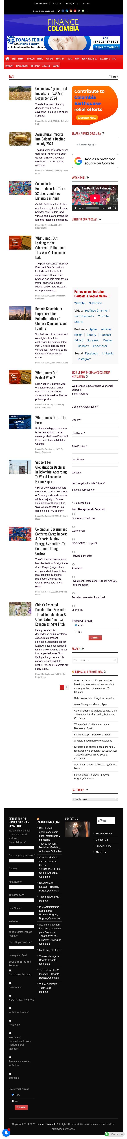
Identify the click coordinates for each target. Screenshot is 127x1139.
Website (79, 303)
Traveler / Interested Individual (88, 597)
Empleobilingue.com (48, 822)
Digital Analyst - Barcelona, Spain (92, 734)
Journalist (77, 609)
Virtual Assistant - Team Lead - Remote (48, 987)
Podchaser (100, 346)
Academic (77, 568)
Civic (77, 58)
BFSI (13, 58)
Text (79, 631)
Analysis (46, 65)
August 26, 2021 (52, 516)
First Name (78, 433)
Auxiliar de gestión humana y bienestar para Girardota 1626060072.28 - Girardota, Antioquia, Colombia (50, 934)
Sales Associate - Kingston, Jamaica (94, 698)
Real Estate (105, 58)
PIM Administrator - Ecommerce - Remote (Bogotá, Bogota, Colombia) (49, 912)
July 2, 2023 (50, 362)
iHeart (78, 334)
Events (56, 65)
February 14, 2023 (53, 404)
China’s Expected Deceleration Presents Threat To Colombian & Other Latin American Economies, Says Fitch (50, 614)
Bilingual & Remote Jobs (89, 672)
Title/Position (79, 446)
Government (78, 530)
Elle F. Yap (63, 362)
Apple (93, 329)
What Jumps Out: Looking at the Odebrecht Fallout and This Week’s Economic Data (50, 247)
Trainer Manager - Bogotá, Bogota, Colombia (49, 960)
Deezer (108, 340)
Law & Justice (22, 65)
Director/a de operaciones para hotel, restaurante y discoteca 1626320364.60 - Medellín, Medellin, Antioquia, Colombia (96, 752)
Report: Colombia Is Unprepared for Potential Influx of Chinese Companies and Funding (51, 318)
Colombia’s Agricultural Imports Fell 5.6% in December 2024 (51, 93)
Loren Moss (40, 676)
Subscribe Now (40, 3)
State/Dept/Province (83, 489)
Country (76, 420)
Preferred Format (82, 621)
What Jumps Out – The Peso (50, 420)
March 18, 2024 (51, 224)
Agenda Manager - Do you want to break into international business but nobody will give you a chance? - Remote (94, 686)
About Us (86, 3)
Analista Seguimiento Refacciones (93, 740)
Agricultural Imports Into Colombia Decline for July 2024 (50, 138)
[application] (95, 198)
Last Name (78, 459)
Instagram (84, 359)
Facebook (91, 353)
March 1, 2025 (51, 121)
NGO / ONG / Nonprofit (84, 543)
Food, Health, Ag (89, 58)
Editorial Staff (41, 227)
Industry (60, 58)
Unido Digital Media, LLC (43, 10)
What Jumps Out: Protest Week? (46, 375)
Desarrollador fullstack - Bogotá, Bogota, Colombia (91, 776)
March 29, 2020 (51, 591)
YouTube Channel (96, 310)
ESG (114, 58)
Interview (35, 65)
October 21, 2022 (52, 449)
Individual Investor (82, 556)
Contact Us (56, 3)
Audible (106, 329)
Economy (9, 65)
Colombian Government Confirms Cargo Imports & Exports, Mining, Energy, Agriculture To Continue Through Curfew (51, 541)
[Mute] (109, 208)
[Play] (75, 208)
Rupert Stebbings (43, 407)
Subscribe (95, 303)
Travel (69, 58)
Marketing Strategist (50, 950)
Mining (40, 58)
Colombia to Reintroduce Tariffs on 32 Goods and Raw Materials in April (50, 191)
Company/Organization (85, 406)
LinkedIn (108, 353)
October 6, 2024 (52, 170)
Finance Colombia (46, 1124)
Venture (49, 58)
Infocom (31, 58)
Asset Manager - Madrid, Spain (91, 704)
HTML (80, 625)
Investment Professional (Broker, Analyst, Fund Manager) (94, 582)
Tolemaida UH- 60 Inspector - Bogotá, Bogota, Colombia (49, 974)
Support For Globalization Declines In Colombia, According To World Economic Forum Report (51, 471)
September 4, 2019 (53, 674)
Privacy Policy (72, 3)
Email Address (80, 393)
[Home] (7, 58)
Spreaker (93, 340)
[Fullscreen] (114, 208)
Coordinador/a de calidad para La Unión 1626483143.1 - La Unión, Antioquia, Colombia (96, 714)
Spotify (91, 334)
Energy (21, 58)
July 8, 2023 (50, 295)
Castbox (83, 346)
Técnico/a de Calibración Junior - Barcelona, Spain (92, 726)
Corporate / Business (83, 518)
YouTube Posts (84, 316)
